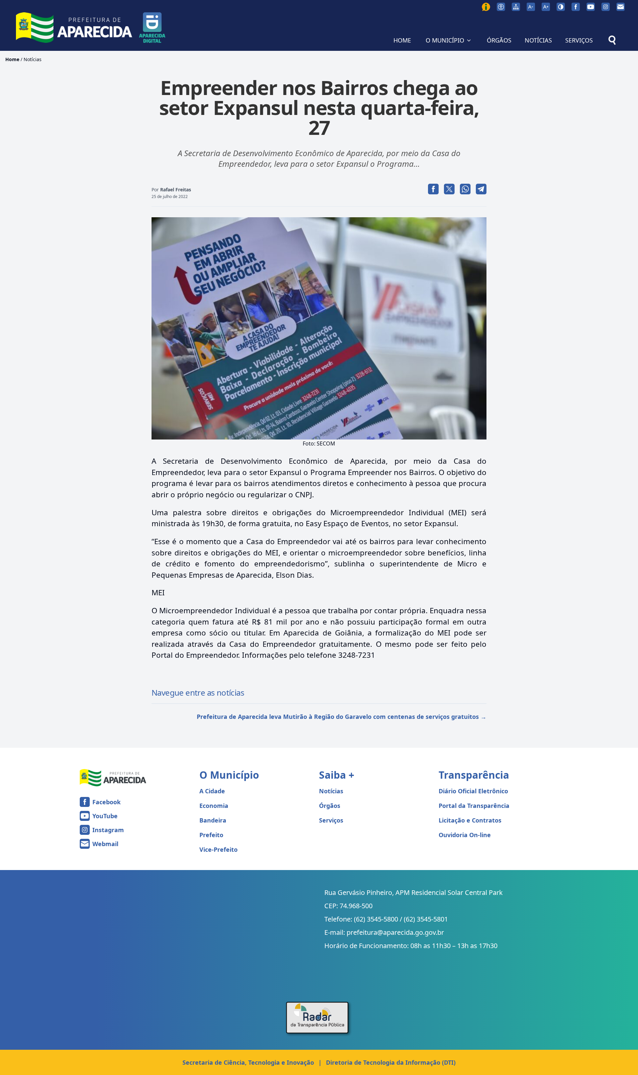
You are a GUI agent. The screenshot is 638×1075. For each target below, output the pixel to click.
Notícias (33, 59)
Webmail (105, 844)
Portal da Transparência (474, 806)
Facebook (106, 802)
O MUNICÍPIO (445, 40)
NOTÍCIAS (538, 40)
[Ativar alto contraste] (561, 7)
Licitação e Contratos (470, 820)
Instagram (108, 830)
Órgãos (329, 806)
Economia (213, 806)
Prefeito (211, 835)
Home (12, 59)
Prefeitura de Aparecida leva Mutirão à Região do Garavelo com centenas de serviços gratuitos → (341, 717)
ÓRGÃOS (499, 40)
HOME (402, 40)
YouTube (105, 816)
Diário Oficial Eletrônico (473, 791)
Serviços (331, 820)
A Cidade (212, 791)
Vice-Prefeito (218, 849)
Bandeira (212, 820)
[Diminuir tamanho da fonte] (531, 7)
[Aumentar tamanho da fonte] (546, 7)
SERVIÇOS (579, 40)
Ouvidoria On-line (465, 835)
